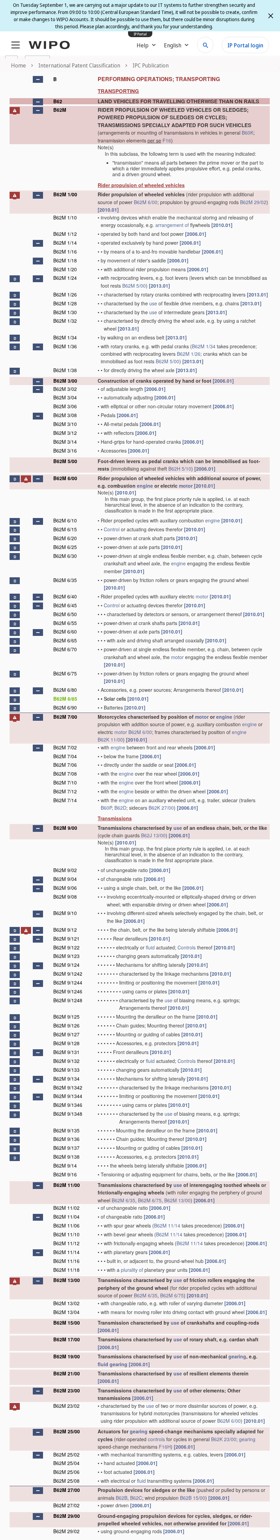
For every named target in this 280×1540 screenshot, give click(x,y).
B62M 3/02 (65, 388)
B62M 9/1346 (67, 1104)
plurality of (132, 1269)
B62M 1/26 (65, 294)
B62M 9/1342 (67, 1087)
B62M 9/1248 (67, 1000)
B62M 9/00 (65, 827)
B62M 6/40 (65, 596)
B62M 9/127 (66, 1034)
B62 (57, 101)
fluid (150, 947)
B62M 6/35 (65, 580)
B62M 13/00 (177, 1200)
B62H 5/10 (179, 468)
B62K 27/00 (161, 807)
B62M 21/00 (66, 1373)
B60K (247, 132)
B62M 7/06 (65, 764)
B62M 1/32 (65, 320)
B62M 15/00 (66, 1322)
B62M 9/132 (66, 1060)
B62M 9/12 (65, 929)
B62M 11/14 (167, 1225)
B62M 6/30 (65, 555)
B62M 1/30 (65, 312)
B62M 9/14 (65, 1165)
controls (156, 1439)
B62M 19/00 (66, 1356)
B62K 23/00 (223, 1439)
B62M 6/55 (65, 623)
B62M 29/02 (253, 202)
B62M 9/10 (65, 913)
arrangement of (172, 225)
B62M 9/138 (66, 1156)
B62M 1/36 (65, 346)
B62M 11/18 (66, 1269)
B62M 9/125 (66, 1016)
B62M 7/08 (65, 773)
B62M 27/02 (66, 1505)
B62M (59, 109)
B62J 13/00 (153, 835)
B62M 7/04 (65, 756)
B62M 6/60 (65, 631)
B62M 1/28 (65, 303)
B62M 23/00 (66, 1390)
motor (186, 485)
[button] (38, 79)
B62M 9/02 (65, 870)
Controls (187, 947)
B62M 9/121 (66, 938)
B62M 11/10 (66, 1234)
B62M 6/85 (65, 698)
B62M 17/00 (66, 1339)
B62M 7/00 (65, 716)
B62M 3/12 (65, 432)
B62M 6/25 (65, 547)
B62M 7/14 (65, 800)
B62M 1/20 (65, 269)
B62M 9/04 (65, 878)
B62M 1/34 (65, 337)
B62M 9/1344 (67, 1096)
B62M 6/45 (65, 605)
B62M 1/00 (65, 194)
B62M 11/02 (66, 1207)
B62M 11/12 (66, 1243)
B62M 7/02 (65, 747)
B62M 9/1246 (67, 991)
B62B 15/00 (192, 1497)
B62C (136, 1497)
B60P (106, 807)
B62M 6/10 (65, 520)
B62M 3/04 (65, 397)
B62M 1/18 (65, 260)
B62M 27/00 (66, 1489)
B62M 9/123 (66, 955)
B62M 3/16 (65, 450)
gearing (237, 1356)
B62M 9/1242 (67, 973)
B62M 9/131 (66, 1052)
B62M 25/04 (66, 1463)
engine (145, 485)
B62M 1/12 (65, 233)
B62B (121, 1497)
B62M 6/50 (65, 614)
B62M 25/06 (66, 1471)
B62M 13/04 (66, 1312)
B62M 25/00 (66, 1431)
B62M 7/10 (65, 782)
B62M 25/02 (66, 1454)
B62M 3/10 (65, 424)
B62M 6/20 (65, 538)
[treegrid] (140, 804)
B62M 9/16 (65, 1174)
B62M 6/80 (65, 689)
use (153, 303)
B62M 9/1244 (67, 982)
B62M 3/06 (65, 406)
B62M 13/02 (66, 1303)
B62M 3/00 (65, 380)
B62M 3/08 (65, 415)
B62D (120, 807)
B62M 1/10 (65, 217)
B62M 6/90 (65, 707)
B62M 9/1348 (67, 1113)
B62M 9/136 (66, 1138)
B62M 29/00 (66, 1515)
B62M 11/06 (66, 1225)
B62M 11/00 (66, 1184)
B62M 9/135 (66, 1130)
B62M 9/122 (66, 947)
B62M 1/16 (65, 251)
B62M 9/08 (65, 896)
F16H (165, 1446)
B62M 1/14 (65, 242)
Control (112, 529)
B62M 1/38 (65, 370)
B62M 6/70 (65, 649)
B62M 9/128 (66, 1043)
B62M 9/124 (66, 964)
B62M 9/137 (66, 1147)
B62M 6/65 (65, 640)
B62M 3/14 (65, 441)
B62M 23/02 (66, 1405)
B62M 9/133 (66, 1069)
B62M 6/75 (65, 673)
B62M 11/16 (66, 1260)
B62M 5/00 (134, 285)
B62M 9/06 (65, 887)
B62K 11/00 (110, 739)
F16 (167, 140)
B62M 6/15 (65, 529)
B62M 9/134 (66, 1078)
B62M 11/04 (66, 1216)
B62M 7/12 (65, 791)
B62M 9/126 (66, 1025)
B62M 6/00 (145, 202)
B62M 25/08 (66, 1480)
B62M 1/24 (65, 277)
